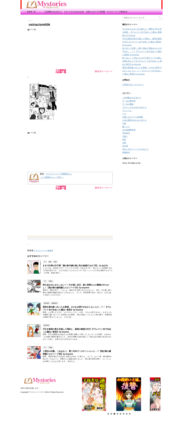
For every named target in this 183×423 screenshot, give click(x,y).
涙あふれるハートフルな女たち (135, 149)
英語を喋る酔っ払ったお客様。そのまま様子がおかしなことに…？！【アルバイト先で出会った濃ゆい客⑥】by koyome (142, 70)
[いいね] (28, 30)
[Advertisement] (70, 49)
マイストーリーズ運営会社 (117, 12)
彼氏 (124, 139)
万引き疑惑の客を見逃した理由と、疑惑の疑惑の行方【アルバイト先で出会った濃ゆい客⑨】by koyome (142, 42)
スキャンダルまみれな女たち (74, 12)
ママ (124, 114)
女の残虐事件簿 (128, 130)
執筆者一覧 (31, 12)
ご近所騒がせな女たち (52, 12)
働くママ (126, 127)
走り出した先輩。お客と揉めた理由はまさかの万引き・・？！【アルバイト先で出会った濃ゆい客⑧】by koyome (142, 51)
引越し (125, 136)
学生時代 (126, 133)
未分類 (125, 146)
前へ (73, 394)
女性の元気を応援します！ (30, 388)
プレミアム (127, 111)
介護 (124, 123)
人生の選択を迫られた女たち (134, 120)
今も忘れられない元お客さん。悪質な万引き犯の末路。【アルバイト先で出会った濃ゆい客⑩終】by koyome (142, 32)
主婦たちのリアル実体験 (95, 12)
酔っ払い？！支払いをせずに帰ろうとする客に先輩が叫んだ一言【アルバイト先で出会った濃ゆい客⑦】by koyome (142, 61)
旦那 (124, 143)
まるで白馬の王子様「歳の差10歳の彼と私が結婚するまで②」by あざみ (75, 265)
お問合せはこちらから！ (133, 84)
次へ (165, 394)
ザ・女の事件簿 (128, 101)
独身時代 (126, 152)
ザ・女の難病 (128, 104)
